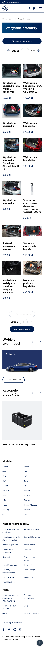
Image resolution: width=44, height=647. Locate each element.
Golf (4, 471)
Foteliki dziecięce (9, 582)
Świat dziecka (8, 577)
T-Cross (27, 495)
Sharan (27, 490)
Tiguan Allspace (30, 505)
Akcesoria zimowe (31, 529)
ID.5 (25, 476)
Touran (27, 509)
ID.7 (4, 481)
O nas (4, 613)
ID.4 (4, 476)
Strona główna (7, 19)
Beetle (26, 466)
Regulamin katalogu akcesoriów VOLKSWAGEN (10, 598)
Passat (5, 485)
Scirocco (5, 490)
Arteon (5, 466)
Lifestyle (27, 549)
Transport (28, 565)
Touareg (5, 509)
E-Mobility (28, 577)
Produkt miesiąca (9, 565)
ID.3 (25, 471)
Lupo (26, 514)
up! (3, 514)
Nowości (6, 557)
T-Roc (4, 500)
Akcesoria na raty (31, 613)
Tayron (27, 500)
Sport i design (29, 569)
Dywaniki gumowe (10, 544)
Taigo (4, 495)
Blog (26, 606)
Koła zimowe (29, 544)
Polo (26, 485)
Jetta (26, 481)
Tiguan (5, 505)
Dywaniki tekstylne (32, 537)
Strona (15, 50)
